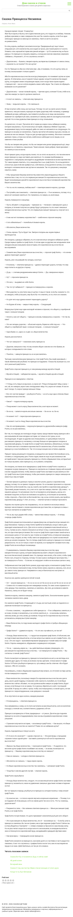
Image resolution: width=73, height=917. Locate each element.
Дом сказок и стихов (34, 3)
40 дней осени (16, 860)
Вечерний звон (16, 864)
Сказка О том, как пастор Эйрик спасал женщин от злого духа (34, 868)
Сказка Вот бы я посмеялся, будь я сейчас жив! (29, 857)
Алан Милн (11, 23)
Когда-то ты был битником (20, 872)
